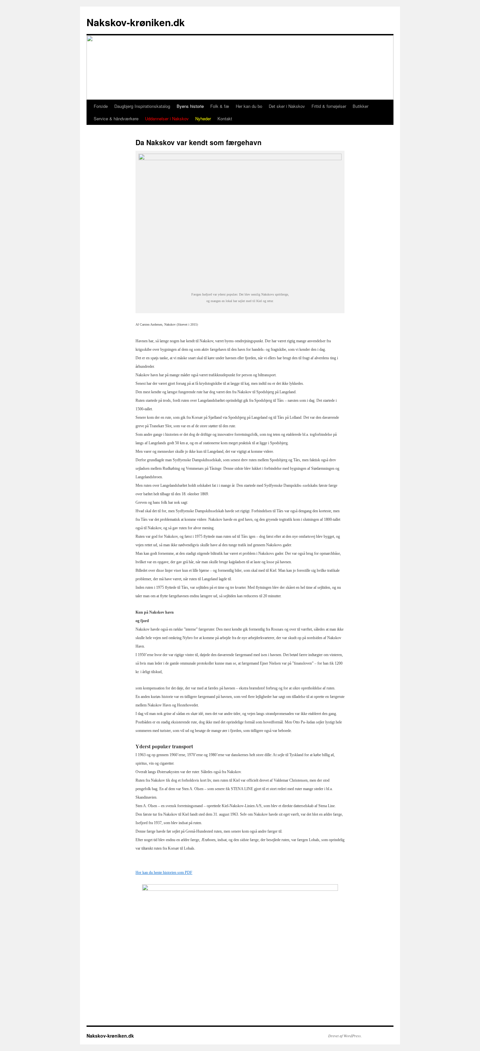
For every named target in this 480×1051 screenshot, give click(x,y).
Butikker (360, 106)
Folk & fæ (219, 106)
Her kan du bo (249, 106)
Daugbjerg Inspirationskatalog (142, 106)
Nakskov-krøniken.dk (136, 22)
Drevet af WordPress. (345, 1035)
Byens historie (190, 106)
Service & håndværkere (116, 118)
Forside (101, 106)
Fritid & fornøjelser (329, 106)
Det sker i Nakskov (287, 106)
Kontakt (224, 118)
